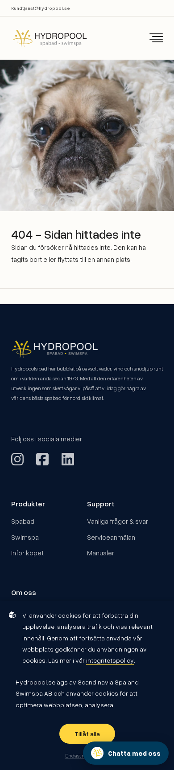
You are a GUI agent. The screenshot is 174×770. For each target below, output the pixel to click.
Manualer (100, 552)
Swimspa (25, 537)
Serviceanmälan (111, 537)
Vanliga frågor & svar (117, 521)
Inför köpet (27, 552)
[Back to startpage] (43, 38)
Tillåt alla (87, 733)
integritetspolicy (110, 660)
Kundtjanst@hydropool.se (40, 8)
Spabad (22, 521)
